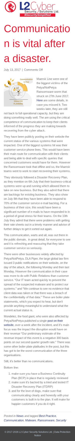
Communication (14, 420)
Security (61, 420)
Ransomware (46, 420)
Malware (30, 420)
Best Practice (47, 415)
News (20, 415)
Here (40, 100)
